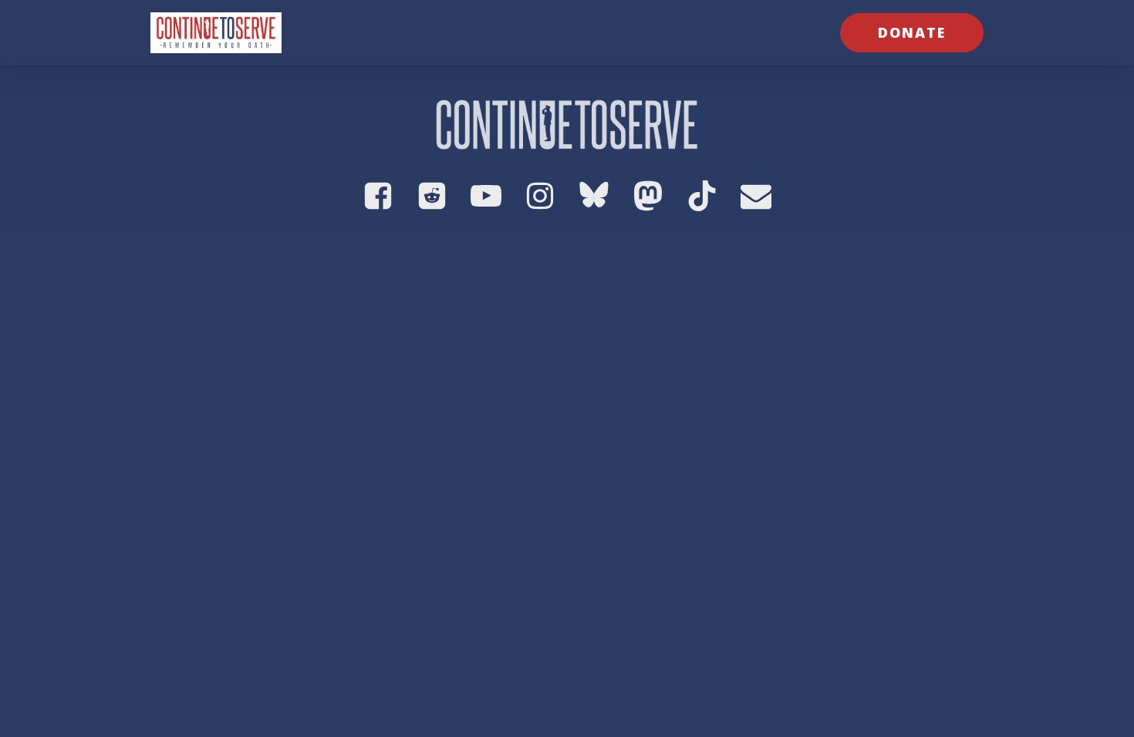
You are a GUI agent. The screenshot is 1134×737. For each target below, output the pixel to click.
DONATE (912, 32)
